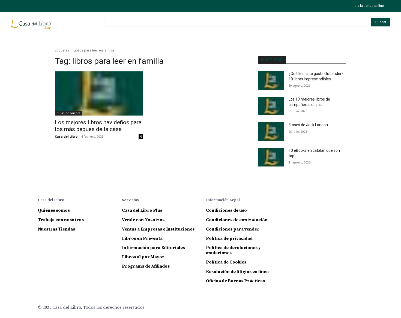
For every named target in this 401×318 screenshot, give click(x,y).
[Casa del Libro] (31, 27)
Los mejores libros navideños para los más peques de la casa (98, 125)
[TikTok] (27, 6)
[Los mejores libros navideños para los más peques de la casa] (99, 93)
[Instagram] (15, 6)
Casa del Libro (66, 136)
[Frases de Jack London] (271, 131)
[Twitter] (40, 6)
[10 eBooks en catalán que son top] (271, 157)
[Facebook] (295, 201)
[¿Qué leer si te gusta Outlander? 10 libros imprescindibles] (271, 80)
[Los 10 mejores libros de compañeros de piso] (271, 106)
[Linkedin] (319, 201)
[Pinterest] (331, 201)
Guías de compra (68, 113)
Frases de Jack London (308, 125)
